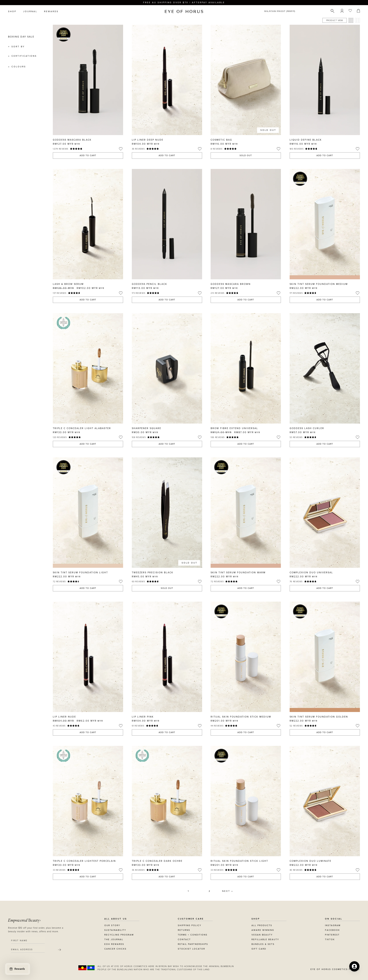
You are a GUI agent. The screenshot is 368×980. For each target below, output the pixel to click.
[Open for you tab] (354, 966)
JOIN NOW (210, 509)
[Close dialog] (263, 436)
